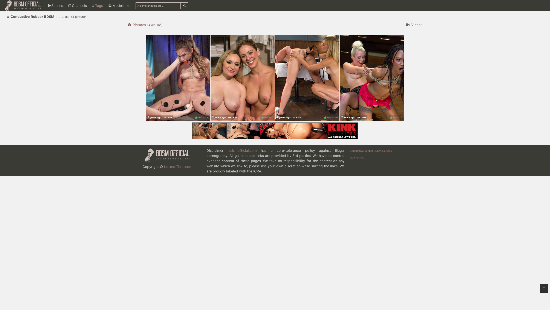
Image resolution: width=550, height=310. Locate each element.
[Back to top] (544, 288)
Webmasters (357, 157)
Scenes (57, 5)
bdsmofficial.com (178, 166)
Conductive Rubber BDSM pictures (371, 150)
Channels (79, 5)
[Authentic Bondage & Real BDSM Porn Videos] (275, 137)
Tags (99, 5)
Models (118, 5)
